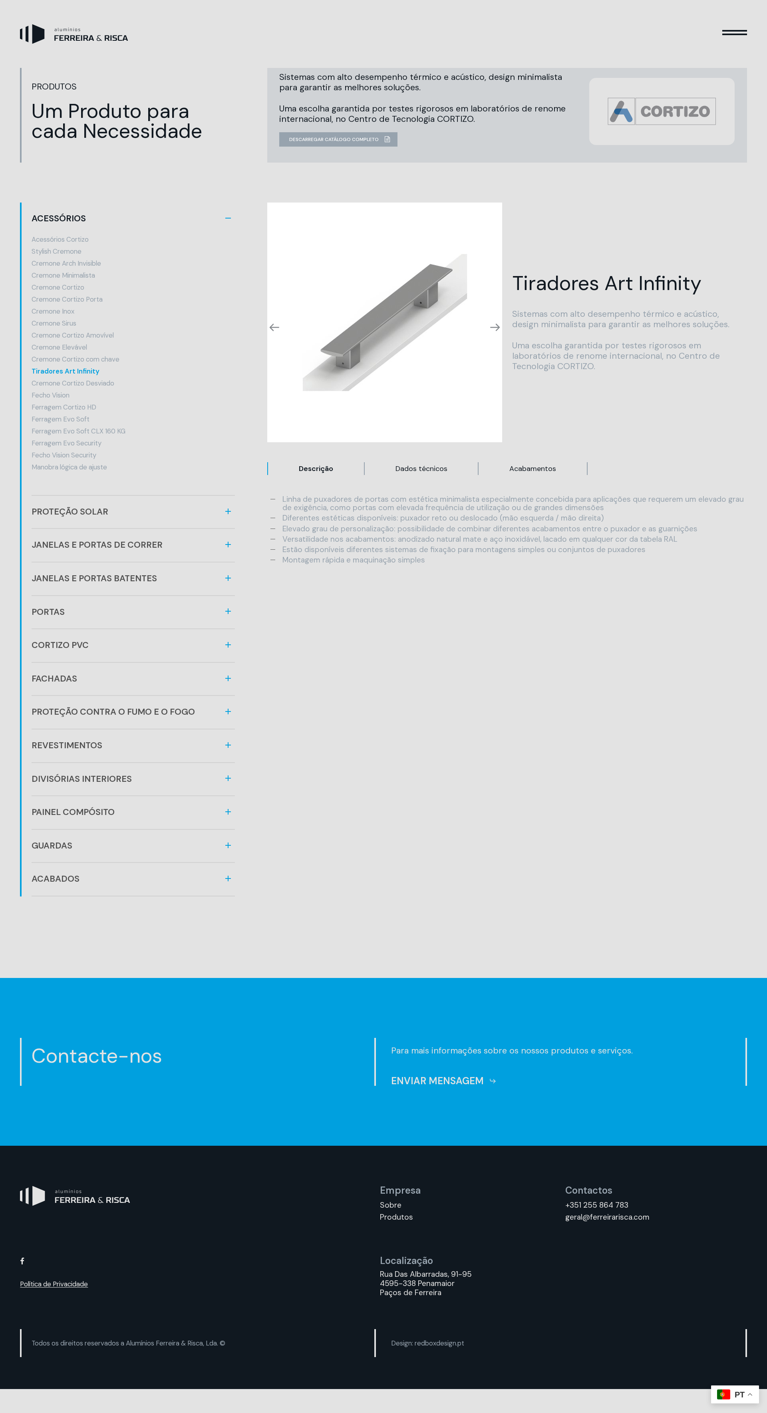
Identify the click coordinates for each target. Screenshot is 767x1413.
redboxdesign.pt (439, 1343)
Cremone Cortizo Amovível (73, 335)
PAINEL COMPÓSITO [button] (73, 812)
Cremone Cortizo (58, 287)
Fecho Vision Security (64, 455)
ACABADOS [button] (55, 878)
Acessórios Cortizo (60, 239)
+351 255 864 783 (596, 1205)
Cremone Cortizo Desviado (73, 383)
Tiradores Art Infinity (65, 371)
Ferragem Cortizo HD (64, 407)
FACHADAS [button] (54, 678)
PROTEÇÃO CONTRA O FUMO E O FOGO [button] (113, 711)
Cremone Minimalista (63, 275)
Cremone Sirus (54, 323)
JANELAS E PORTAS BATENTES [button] (94, 578)
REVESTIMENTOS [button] (67, 745)
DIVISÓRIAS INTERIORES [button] (82, 779)
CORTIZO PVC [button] (60, 645)
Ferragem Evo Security (66, 443)
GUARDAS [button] (52, 845)
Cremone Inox (53, 311)
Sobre (390, 1205)
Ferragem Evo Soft (60, 419)
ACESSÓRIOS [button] (59, 218)
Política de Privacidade (54, 1284)
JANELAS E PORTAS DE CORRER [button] (97, 544)
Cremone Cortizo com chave (75, 359)
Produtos (396, 1217)
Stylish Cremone (56, 251)
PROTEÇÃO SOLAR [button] (70, 511)
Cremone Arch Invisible (66, 263)
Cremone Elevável (59, 347)
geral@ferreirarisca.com (607, 1217)
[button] (734, 34)
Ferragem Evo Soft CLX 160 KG (78, 431)
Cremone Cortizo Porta (67, 299)
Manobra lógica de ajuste (69, 467)
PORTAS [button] (48, 612)
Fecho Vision (51, 395)
